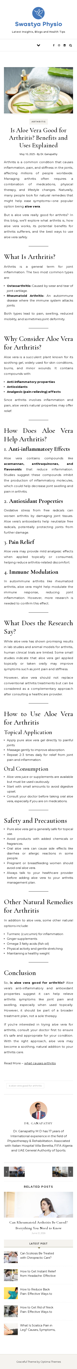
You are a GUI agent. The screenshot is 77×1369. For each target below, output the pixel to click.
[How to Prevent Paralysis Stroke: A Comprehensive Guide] (13, 1172)
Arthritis (39, 121)
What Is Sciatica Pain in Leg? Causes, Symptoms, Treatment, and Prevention (37, 1328)
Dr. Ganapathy (48, 154)
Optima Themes (50, 1361)
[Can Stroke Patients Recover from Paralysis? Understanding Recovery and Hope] (64, 1172)
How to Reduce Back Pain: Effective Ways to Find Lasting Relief (36, 1292)
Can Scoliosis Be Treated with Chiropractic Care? (37, 1256)
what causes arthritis (40, 1063)
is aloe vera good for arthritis (25, 1085)
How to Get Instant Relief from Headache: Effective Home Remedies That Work (38, 1274)
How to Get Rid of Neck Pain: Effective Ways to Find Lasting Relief (36, 1310)
